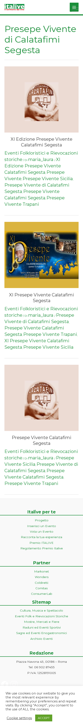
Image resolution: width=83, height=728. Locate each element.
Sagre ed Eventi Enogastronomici (41, 633)
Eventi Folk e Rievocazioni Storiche (41, 616)
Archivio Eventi (41, 638)
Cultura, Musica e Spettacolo (41, 610)
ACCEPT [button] (44, 718)
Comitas (41, 588)
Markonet (41, 571)
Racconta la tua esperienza (41, 537)
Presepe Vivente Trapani (50, 334)
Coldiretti (41, 582)
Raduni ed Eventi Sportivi (42, 627)
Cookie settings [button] (19, 718)
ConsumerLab (41, 593)
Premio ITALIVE (41, 543)
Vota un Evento (41, 531)
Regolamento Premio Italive (41, 548)
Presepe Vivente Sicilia (48, 178)
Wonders (41, 577)
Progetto (41, 520)
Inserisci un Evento (41, 526)
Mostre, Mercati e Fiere (41, 621)
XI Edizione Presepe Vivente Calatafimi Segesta (32, 166)
